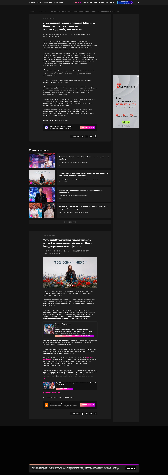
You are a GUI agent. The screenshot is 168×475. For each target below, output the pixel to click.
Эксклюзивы (47, 2)
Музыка (112, 2)
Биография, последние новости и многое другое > (75, 335)
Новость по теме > (64, 388)
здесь (45, 378)
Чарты (39, 2)
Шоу (106, 2)
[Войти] (138, 2)
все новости (70, 222)
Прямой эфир (87, 2)
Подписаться (87, 127)
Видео (61, 2)
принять (131, 468)
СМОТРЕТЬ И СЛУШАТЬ (52, 393)
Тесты (56, 2)
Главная (32, 11)
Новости (32, 2)
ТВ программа (98, 2)
